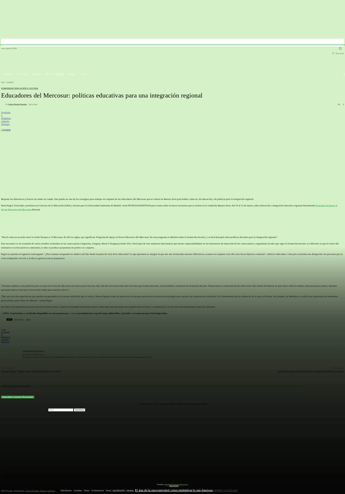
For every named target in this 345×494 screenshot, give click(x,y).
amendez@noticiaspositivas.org (176, 484)
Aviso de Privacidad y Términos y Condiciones (40, 491)
